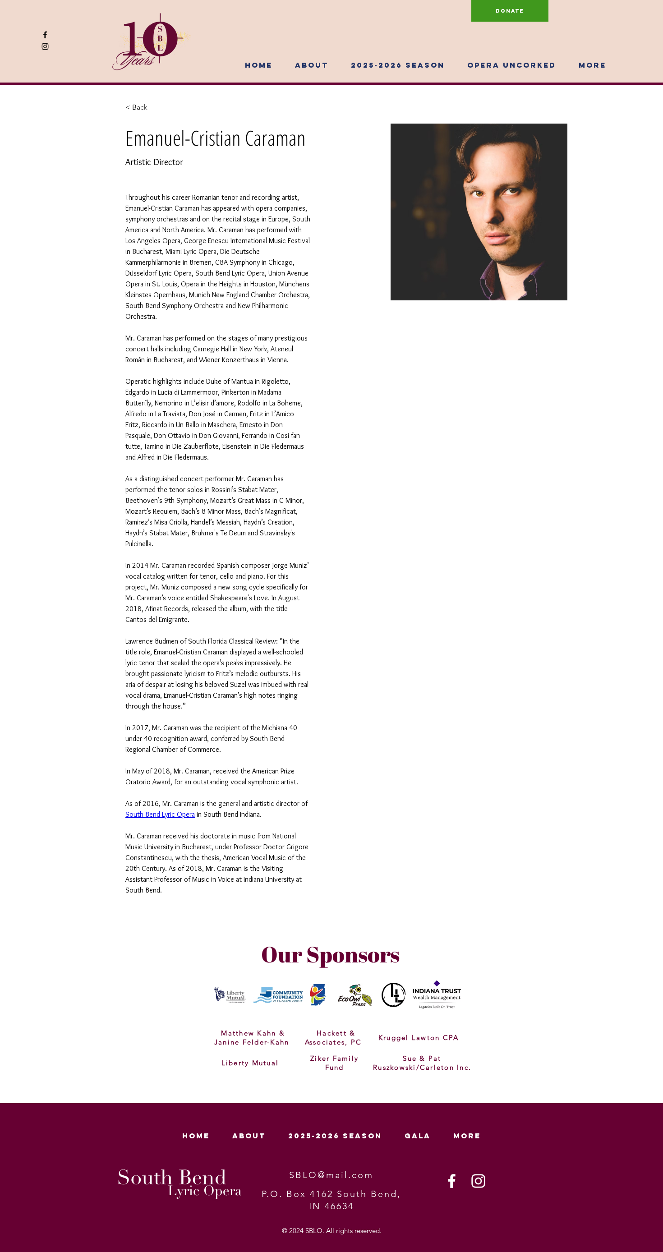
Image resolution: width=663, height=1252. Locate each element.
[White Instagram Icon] (478, 1181)
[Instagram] (45, 46)
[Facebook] (45, 34)
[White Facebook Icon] (451, 1181)
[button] (312, 65)
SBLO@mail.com (331, 1174)
